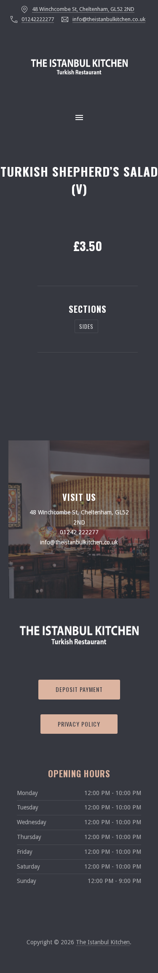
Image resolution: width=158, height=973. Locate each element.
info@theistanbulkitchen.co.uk (108, 19)
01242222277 (37, 19)
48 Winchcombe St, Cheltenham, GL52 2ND (83, 9)
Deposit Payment (79, 689)
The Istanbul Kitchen (103, 942)
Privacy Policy (79, 723)
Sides (86, 326)
